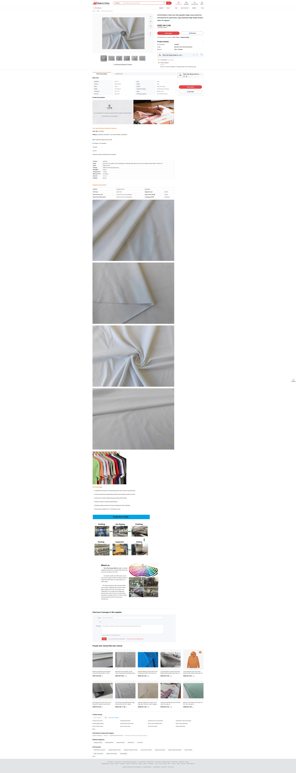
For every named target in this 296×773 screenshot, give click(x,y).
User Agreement (156, 767)
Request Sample (185, 37)
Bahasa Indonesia (190, 763)
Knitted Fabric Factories (99, 750)
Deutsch (145, 763)
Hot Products (110, 761)
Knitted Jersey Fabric (97, 720)
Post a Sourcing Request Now (135, 639)
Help (176, 8)
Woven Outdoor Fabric (97, 726)
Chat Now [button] (193, 33)
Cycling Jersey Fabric (160, 750)
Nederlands (151, 763)
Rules (202, 8)
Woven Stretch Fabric (125, 726)
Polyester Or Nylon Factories (130, 750)
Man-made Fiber (109, 742)
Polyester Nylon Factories (114, 750)
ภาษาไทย (173, 763)
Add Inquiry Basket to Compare (123, 64)
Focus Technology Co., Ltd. (138, 767)
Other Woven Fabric (152, 726)
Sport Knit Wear (188, 750)
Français (128, 763)
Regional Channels (166, 761)
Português (122, 763)
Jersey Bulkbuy (123, 753)
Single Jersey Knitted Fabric (174, 750)
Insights (187, 761)
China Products (118, 761)
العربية (156, 763)
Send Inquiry (168, 33)
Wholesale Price (150, 761)
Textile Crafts (131, 742)
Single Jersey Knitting (111, 753)
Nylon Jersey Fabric (98, 753)
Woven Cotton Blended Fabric (155, 723)
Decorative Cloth (120, 742)
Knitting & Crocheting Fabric (107, 11)
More (93, 756)
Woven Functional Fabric (182, 723)
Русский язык (134, 763)
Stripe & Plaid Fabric (180, 726)
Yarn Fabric (140, 742)
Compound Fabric (98, 742)
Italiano (140, 763)
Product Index (175, 761)
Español (117, 763)
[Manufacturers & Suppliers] (100, 3)
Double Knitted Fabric (125, 720)
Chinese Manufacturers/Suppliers (130, 761)
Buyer (168, 8)
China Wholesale (141, 761)
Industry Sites (158, 761)
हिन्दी (169, 763)
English (112, 763)
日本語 (164, 763)
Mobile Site (181, 761)
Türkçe (178, 763)
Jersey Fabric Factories (146, 750)
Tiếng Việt (183, 763)
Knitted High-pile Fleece (98, 723)
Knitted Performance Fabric (126, 723)
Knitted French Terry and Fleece (155, 720)
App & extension (185, 8)
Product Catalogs (114, 717)
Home (93, 11)
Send (104, 639)
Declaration (164, 767)
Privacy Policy (171, 767)
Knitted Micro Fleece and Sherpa (183, 720)
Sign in (202, 4)
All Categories (98, 8)
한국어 (160, 763)
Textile (98, 11)
